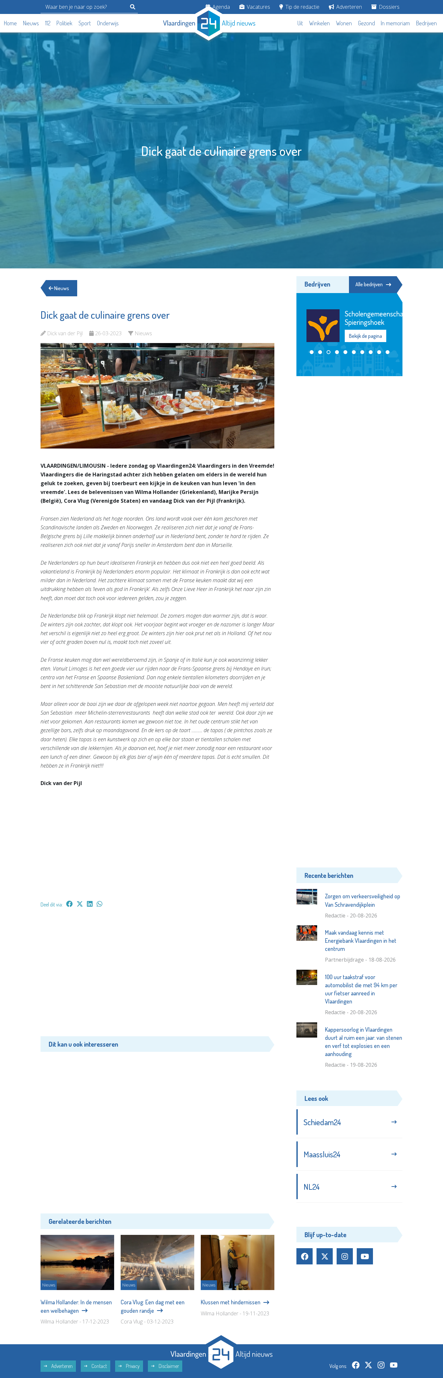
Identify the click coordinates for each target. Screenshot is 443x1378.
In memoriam (395, 23)
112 (48, 23)
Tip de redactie (301, 6)
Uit (300, 23)
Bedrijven (426, 23)
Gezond (366, 23)
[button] (311, 352)
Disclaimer (168, 1366)
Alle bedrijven (369, 284)
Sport (84, 23)
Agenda (220, 6)
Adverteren (348, 6)
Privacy (132, 1366)
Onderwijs (108, 23)
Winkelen (319, 23)
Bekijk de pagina (365, 336)
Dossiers (388, 6)
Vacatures (257, 6)
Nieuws (31, 23)
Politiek (64, 23)
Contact (98, 1366)
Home (10, 23)
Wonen (344, 23)
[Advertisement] (157, 975)
